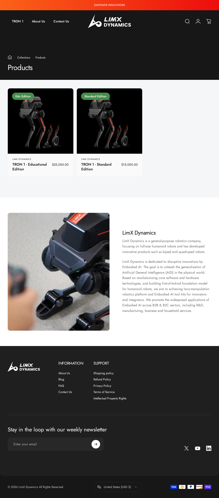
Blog (61, 379)
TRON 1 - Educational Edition (29, 167)
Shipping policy (103, 373)
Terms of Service (104, 392)
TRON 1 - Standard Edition (96, 167)
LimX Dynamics (21, 159)
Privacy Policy (102, 386)
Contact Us (65, 392)
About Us (64, 373)
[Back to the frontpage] (10, 57)
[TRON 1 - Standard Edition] (109, 121)
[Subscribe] (96, 444)
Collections (23, 57)
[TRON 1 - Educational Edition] (40, 121)
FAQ (61, 386)
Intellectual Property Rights (109, 398)
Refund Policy (102, 379)
